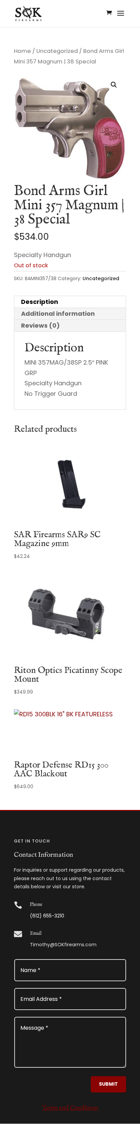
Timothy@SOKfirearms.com (63, 944)
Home (22, 51)
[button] (114, 85)
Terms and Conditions (70, 1108)
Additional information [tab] (58, 313)
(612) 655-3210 (47, 915)
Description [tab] (39, 301)
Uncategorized (57, 51)
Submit (108, 1084)
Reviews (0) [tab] (40, 325)
